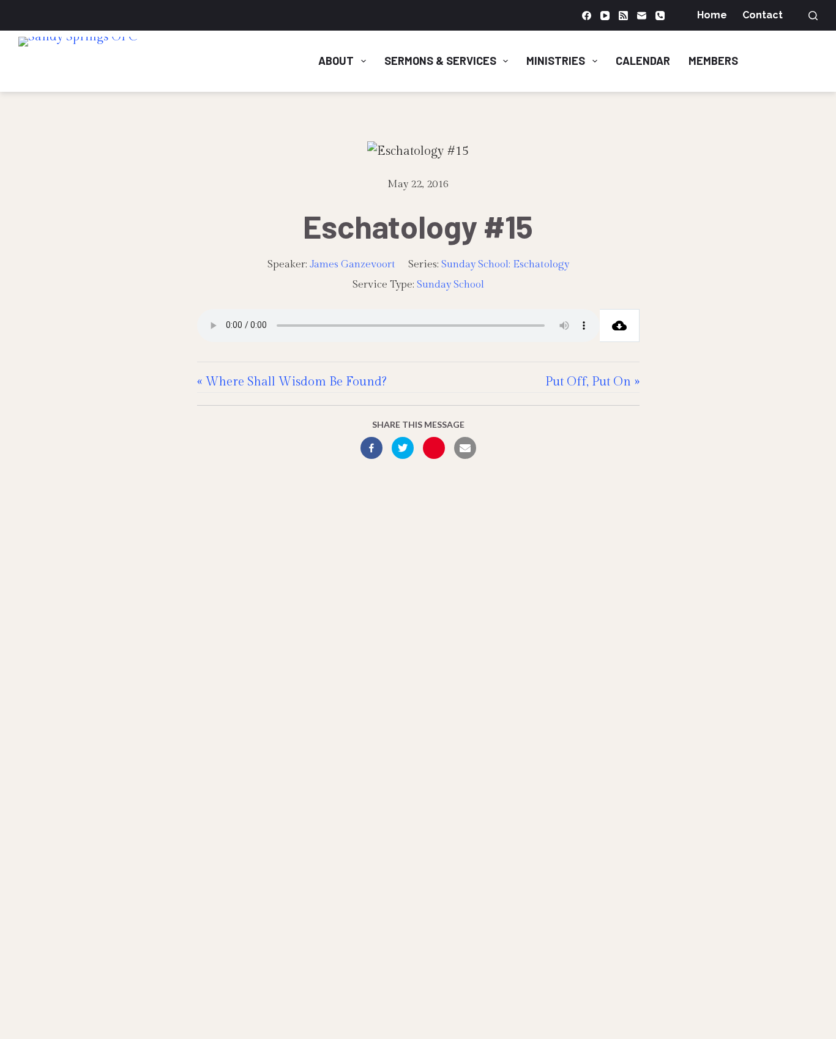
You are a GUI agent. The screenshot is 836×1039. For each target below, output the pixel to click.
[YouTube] (605, 15)
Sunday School (450, 284)
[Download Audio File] (620, 325)
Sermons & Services (440, 60)
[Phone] (660, 15)
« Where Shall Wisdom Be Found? (292, 381)
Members (713, 60)
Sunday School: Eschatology (505, 264)
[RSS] (623, 15)
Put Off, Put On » (592, 381)
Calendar (643, 60)
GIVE (793, 60)
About (336, 60)
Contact (762, 15)
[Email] (641, 15)
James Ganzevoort (352, 264)
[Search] (813, 15)
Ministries (555, 60)
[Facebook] (586, 15)
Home (712, 15)
